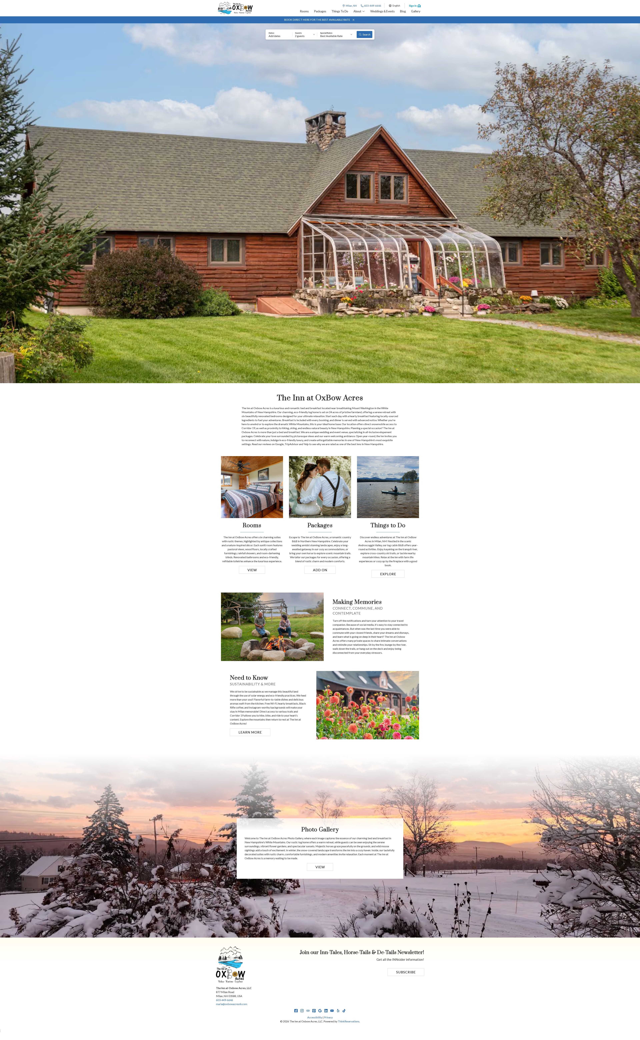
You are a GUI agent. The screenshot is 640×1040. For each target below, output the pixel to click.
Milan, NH (351, 5)
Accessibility (314, 1017)
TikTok (344, 1010)
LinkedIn (326, 1010)
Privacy (328, 1017)
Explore (388, 574)
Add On (320, 570)
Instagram (302, 1010)
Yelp (338, 1010)
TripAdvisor (308, 1010)
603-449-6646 (372, 5)
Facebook (296, 1010)
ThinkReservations (348, 1021)
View (252, 570)
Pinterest (314, 1010)
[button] (353, 19)
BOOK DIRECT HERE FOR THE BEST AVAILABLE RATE (317, 19)
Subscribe (406, 972)
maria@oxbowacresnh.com (231, 1004)
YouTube (332, 1010)
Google (320, 1010)
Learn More (250, 732)
